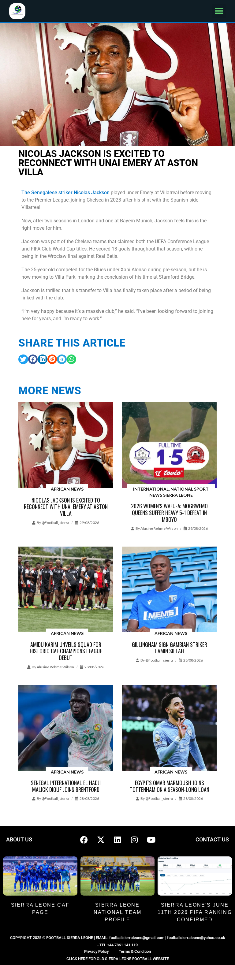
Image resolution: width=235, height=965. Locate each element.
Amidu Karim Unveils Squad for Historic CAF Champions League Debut (66, 651)
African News (67, 489)
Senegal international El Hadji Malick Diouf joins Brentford (66, 786)
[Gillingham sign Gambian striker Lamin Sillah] (169, 590)
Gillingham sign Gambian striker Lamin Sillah (169, 647)
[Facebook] (83, 839)
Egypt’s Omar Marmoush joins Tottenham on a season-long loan (169, 786)
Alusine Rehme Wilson (159, 528)
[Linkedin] (117, 839)
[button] (219, 11)
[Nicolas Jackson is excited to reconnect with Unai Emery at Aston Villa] (65, 445)
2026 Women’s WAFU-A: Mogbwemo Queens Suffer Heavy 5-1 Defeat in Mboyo (169, 512)
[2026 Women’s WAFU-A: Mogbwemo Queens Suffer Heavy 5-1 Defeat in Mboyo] (169, 445)
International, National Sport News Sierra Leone (171, 492)
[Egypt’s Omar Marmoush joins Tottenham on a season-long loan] (169, 728)
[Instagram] (134, 839)
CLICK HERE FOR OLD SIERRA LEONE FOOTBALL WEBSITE (117, 958)
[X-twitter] (100, 839)
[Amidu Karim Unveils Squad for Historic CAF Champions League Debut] (65, 590)
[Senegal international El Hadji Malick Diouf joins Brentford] (65, 728)
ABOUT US (19, 839)
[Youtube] (151, 839)
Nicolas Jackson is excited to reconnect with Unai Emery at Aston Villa (66, 506)
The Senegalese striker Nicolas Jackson (65, 192)
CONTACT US (212, 839)
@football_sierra (55, 522)
